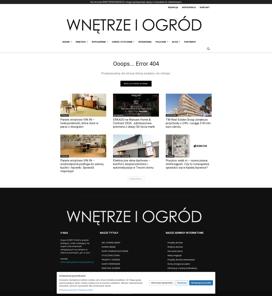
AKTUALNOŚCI (119, 115)
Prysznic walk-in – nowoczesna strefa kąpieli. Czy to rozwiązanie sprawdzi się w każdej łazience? (187, 164)
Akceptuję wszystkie (201, 283)
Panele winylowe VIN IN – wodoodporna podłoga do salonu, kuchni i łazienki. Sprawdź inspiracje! (82, 166)
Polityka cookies (86, 290)
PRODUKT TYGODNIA (121, 156)
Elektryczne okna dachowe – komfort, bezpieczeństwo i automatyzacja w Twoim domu (133, 164)
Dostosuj (182, 283)
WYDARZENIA (171, 115)
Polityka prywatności (68, 290)
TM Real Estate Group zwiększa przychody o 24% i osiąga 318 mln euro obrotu (188, 123)
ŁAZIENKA (170, 156)
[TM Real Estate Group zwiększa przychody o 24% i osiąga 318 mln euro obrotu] (189, 105)
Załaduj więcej (135, 179)
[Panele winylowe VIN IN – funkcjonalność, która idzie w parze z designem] (83, 105)
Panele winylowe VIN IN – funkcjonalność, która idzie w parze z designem (79, 123)
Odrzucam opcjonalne (162, 283)
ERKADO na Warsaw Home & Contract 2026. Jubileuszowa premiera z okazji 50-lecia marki (134, 123)
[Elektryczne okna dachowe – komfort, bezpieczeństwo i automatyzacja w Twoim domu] (136, 146)
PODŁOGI (64, 115)
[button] (208, 48)
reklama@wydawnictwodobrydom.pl (77, 262)
